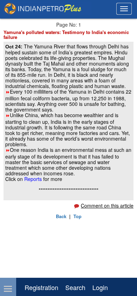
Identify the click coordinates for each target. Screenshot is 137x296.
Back (61, 216)
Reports (33, 178)
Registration (41, 287)
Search (75, 287)
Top (77, 216)
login (100, 287)
